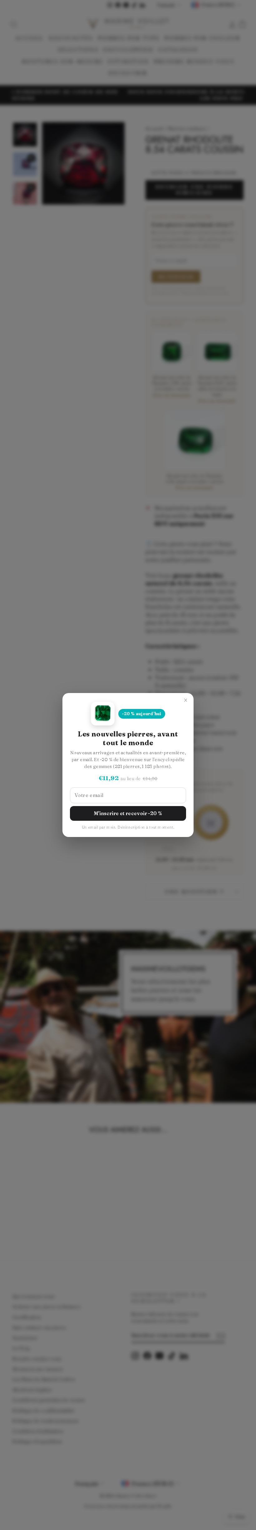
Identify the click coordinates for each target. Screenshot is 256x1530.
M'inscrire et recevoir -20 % (128, 813)
